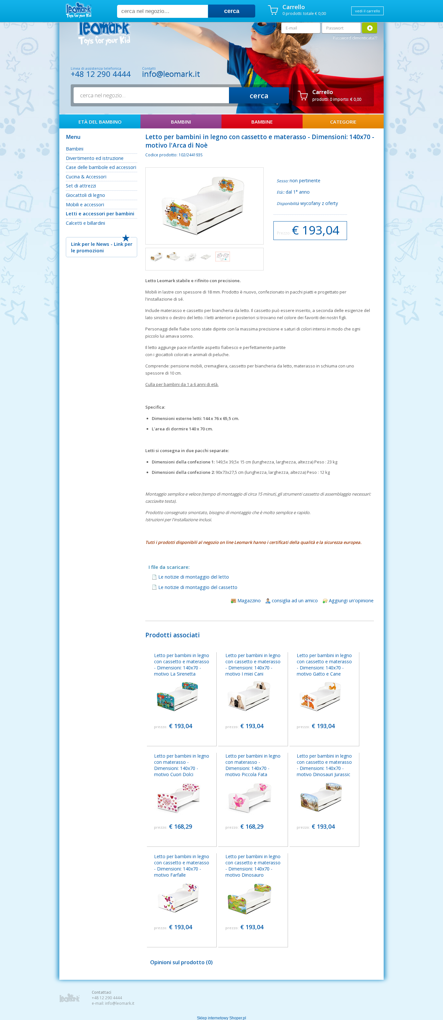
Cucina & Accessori (86, 176)
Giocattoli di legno (85, 195)
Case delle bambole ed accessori (101, 167)
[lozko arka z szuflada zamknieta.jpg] (156, 257)
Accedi (369, 27)
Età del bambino (100, 121)
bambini (181, 121)
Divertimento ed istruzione (95, 158)
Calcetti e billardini (85, 223)
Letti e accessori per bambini (100, 213)
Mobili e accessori (85, 204)
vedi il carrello (367, 10)
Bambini (74, 148)
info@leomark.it (171, 73)
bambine (262, 121)
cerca (231, 11)
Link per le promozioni (101, 247)
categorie (343, 121)
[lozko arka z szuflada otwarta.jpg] (173, 256)
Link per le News (90, 244)
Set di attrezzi (81, 185)
